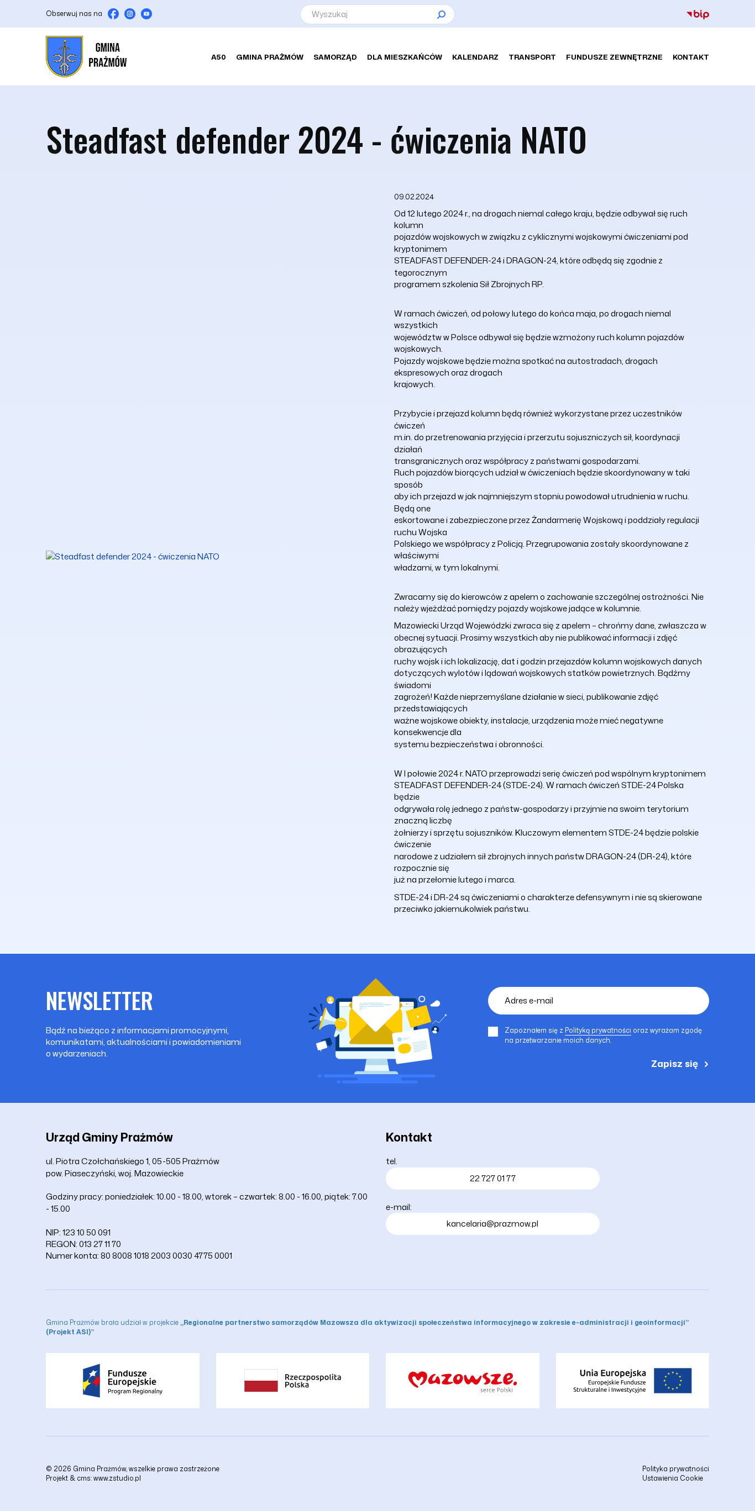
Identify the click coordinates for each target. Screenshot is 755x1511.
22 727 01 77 (493, 1178)
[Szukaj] (441, 14)
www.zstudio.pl (117, 1478)
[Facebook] (113, 13)
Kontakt (691, 57)
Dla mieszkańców (404, 57)
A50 (218, 57)
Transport (532, 57)
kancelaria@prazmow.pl (492, 1223)
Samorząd (335, 57)
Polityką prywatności (598, 1030)
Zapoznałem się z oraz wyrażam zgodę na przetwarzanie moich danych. (603, 1035)
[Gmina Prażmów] (86, 56)
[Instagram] (129, 13)
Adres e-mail (529, 1000)
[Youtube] (146, 13)
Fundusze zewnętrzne (614, 57)
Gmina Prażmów (269, 57)
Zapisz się (674, 1063)
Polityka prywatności (675, 1468)
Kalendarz (475, 57)
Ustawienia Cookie (672, 1478)
